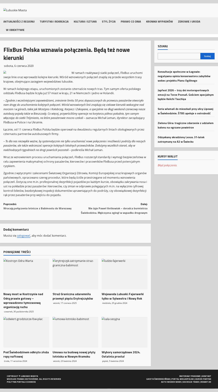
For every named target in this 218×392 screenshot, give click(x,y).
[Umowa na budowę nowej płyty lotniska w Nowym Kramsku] (75, 332)
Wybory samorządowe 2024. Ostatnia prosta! (121, 354)
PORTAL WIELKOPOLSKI (183, 379)
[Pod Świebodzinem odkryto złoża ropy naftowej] (26, 332)
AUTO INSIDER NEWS (171, 381)
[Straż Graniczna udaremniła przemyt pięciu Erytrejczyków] (75, 274)
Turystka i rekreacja (54, 21)
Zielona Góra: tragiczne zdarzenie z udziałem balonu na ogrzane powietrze (186, 125)
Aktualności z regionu (19, 21)
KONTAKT (206, 376)
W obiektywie (15, 30)
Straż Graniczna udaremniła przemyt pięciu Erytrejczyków (73, 296)
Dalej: (114, 208)
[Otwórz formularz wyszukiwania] (214, 25)
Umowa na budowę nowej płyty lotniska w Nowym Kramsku (74, 354)
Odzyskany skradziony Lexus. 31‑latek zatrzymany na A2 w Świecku (181, 139)
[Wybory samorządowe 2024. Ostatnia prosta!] (124, 332)
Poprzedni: (37, 206)
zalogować (23, 235)
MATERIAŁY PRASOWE (189, 376)
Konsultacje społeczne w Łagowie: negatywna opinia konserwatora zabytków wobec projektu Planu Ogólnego (184, 76)
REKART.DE (206, 381)
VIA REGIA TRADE (191, 381)
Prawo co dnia (131, 21)
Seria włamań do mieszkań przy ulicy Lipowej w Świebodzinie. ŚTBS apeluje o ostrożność (185, 111)
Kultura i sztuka (85, 21)
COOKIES (31, 381)
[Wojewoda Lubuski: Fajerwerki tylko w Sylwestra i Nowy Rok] (124, 274)
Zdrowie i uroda (189, 21)
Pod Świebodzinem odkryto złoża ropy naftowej (26, 354)
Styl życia (109, 21)
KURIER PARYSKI (203, 379)
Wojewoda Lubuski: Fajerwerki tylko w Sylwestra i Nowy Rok (123, 296)
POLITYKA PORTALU (16, 381)
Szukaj (163, 46)
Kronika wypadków (159, 21)
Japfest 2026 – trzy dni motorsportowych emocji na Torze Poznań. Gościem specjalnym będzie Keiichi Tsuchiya (186, 94)
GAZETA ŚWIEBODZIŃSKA (158, 379)
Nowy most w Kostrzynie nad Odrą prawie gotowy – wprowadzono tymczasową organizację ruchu (23, 300)
